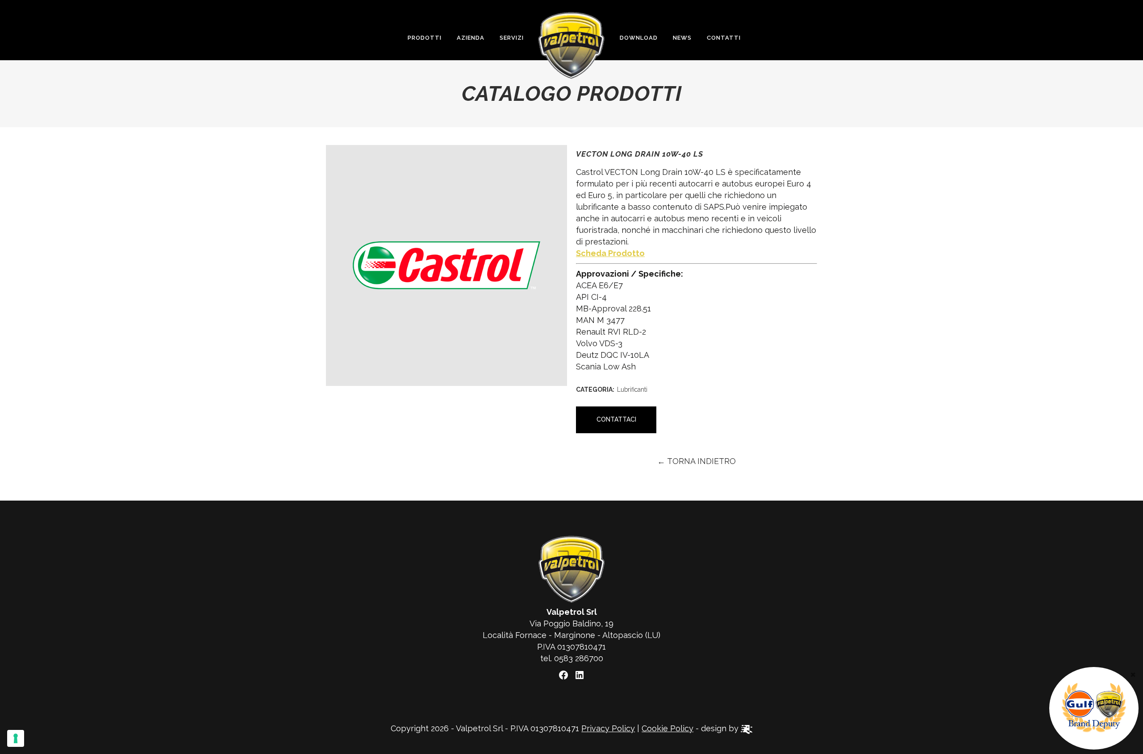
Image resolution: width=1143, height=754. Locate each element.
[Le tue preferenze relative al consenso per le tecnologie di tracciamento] (15, 738)
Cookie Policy (667, 728)
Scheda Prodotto (610, 253)
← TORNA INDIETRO (696, 461)
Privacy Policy (608, 728)
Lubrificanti (632, 389)
